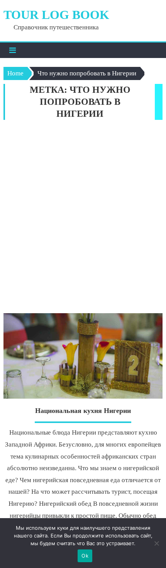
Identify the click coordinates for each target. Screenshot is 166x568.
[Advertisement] (83, 218)
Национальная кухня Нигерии (83, 410)
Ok (84, 556)
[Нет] (156, 543)
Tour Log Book (56, 15)
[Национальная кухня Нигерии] (83, 356)
